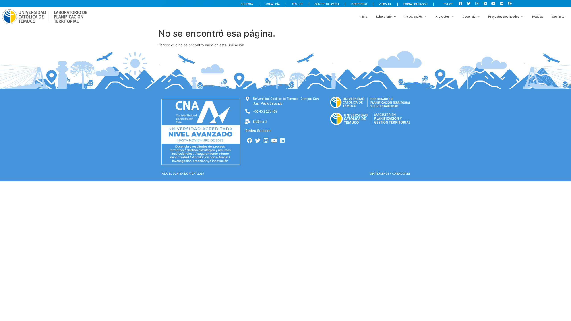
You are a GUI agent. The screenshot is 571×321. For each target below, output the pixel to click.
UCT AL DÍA (272, 4)
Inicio (363, 16)
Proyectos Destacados (503, 16)
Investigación (413, 16)
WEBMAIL (385, 4)
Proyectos (442, 16)
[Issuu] (509, 3)
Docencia (468, 16)
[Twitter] (468, 3)
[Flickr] (501, 3)
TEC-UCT (297, 4)
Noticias (537, 16)
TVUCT (448, 4)
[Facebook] (460, 3)
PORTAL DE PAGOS (415, 4)
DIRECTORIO (359, 4)
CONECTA (247, 4)
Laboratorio (384, 16)
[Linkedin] (485, 3)
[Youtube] (493, 3)
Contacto (558, 16)
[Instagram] (476, 3)
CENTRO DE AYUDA (327, 4)
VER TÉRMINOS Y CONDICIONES (390, 173)
